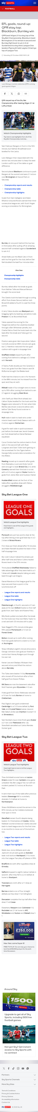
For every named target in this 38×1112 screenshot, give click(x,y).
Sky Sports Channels (11, 1079)
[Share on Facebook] (5, 94)
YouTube (23, 1068)
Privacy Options (7, 1096)
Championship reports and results (18, 185)
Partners (5, 1075)
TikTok (13, 1068)
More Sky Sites (8, 1084)
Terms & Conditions (8, 1090)
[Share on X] (12, 94)
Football (10, 9)
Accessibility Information (10, 1099)
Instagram (18, 1068)
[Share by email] (26, 94)
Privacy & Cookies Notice (11, 1093)
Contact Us (6, 1102)
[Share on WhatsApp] (19, 94)
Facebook (8, 1068)
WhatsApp (27, 1068)
